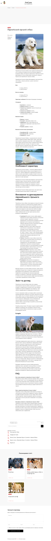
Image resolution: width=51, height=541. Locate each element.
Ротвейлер (10, 472)
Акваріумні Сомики (14, 434)
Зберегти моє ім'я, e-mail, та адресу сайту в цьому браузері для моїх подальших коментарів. (26, 527)
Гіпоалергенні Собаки (14, 432)
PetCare (28, 3)
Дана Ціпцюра (10, 35)
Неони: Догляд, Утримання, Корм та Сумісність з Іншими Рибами (23, 437)
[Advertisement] (25, 17)
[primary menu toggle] (1, 3)
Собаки (9, 27)
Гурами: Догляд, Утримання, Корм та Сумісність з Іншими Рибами (23, 440)
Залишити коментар (11, 38)
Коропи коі (12, 442)
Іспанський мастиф (13, 496)
